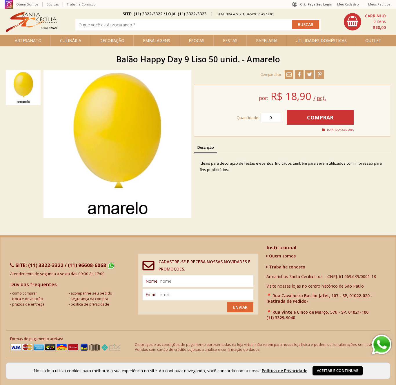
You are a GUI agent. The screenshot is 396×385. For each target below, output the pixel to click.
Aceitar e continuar (337, 370)
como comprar (24, 293)
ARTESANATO (28, 40)
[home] (31, 30)
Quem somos (282, 256)
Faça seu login (320, 4)
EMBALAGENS (156, 40)
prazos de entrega (28, 304)
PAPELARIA (266, 40)
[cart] (365, 21)
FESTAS (230, 40)
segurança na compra (89, 298)
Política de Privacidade (284, 370)
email (151, 294)
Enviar (240, 307)
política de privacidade (90, 304)
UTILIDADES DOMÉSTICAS (321, 40)
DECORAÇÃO (111, 40)
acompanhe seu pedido (91, 293)
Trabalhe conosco (286, 267)
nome (151, 281)
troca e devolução (27, 298)
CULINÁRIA (70, 40)
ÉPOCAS (196, 40)
